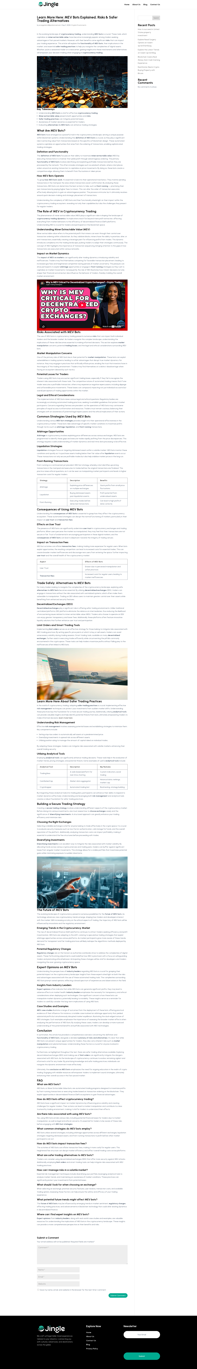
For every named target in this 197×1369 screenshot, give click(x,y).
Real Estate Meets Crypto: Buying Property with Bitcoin (148, 70)
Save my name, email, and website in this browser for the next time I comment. (73, 1290)
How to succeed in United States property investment (148, 32)
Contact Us (155, 5)
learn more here (66, 718)
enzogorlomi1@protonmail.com (50, 25)
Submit (142, 1356)
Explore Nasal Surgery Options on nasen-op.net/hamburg (147, 42)
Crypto (73, 25)
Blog (145, 5)
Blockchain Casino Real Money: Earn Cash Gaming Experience (149, 60)
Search (156, 18)
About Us (136, 5)
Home (126, 5)
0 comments (81, 25)
